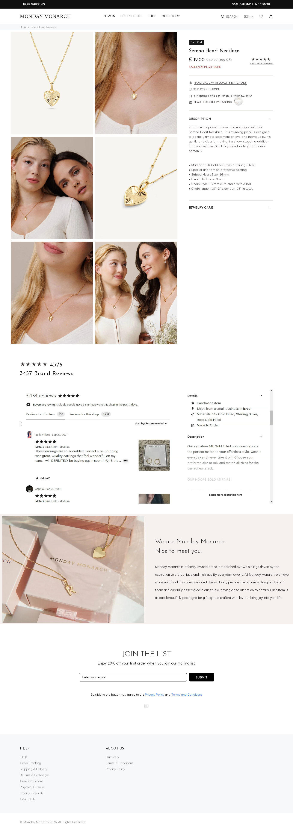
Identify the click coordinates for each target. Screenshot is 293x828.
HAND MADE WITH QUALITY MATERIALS (220, 82)
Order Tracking (30, 763)
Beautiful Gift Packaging (212, 102)
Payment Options (32, 787)
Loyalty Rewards (31, 793)
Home (23, 27)
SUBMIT (202, 677)
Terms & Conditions (119, 763)
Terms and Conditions (186, 694)
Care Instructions (31, 781)
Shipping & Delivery (33, 769)
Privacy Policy (154, 694)
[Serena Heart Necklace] (52, 83)
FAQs (23, 757)
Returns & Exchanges (35, 775)
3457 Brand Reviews (47, 374)
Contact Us (27, 799)
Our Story (112, 757)
